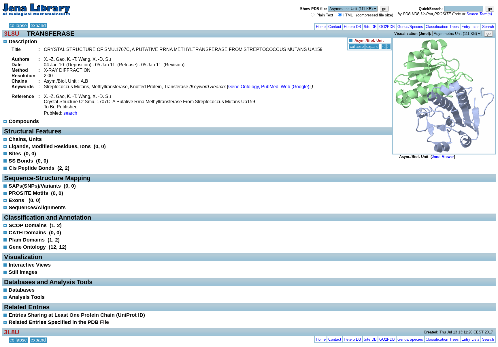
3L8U (11, 33)
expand (38, 25)
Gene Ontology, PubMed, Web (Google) (268, 86)
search (70, 113)
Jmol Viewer (443, 156)
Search (488, 26)
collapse (18, 25)
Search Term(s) (479, 14)
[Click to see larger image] (444, 39)
